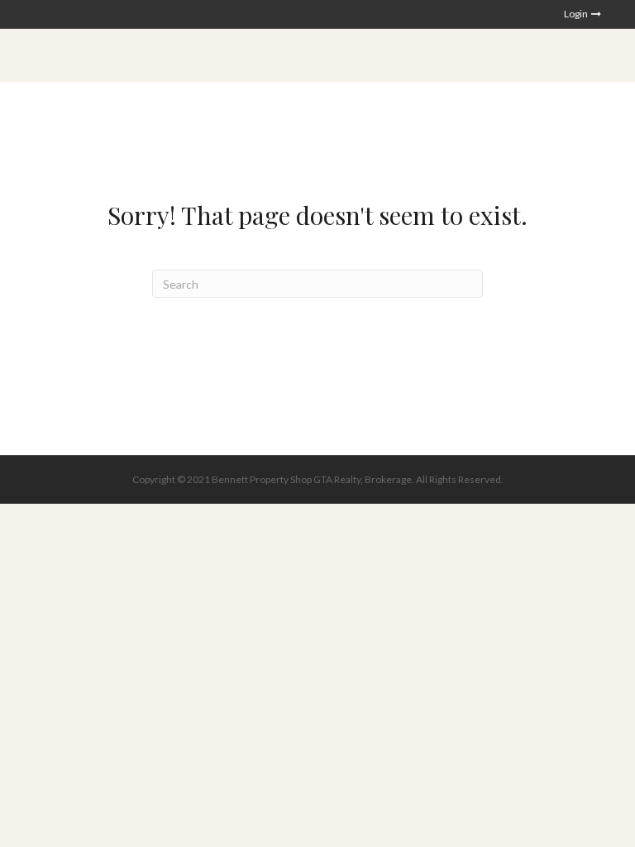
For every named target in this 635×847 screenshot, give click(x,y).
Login (577, 13)
